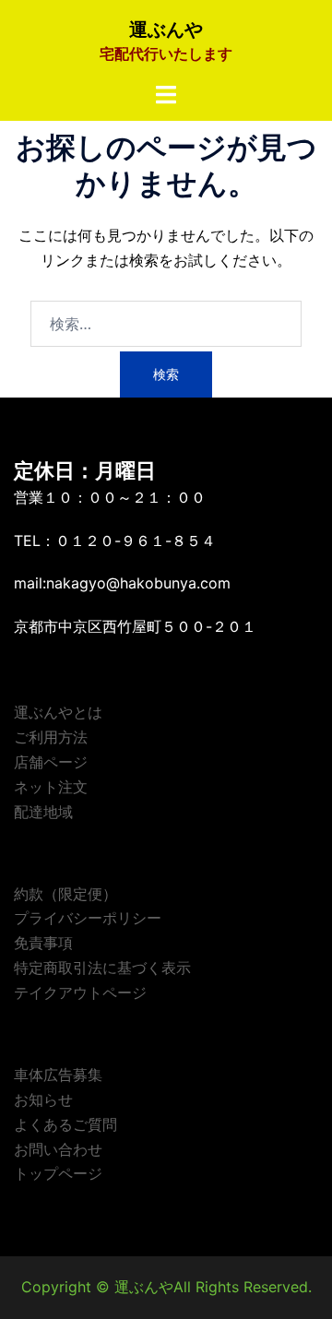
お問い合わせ (58, 1149)
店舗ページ (51, 762)
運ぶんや (166, 29)
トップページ (58, 1173)
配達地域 (43, 811)
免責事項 (43, 942)
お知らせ (43, 1099)
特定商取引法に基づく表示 (102, 967)
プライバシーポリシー (87, 918)
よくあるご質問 (65, 1124)
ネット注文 (51, 787)
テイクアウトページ (80, 992)
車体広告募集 (58, 1074)
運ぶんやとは (58, 712)
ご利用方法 (51, 737)
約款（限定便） (65, 894)
